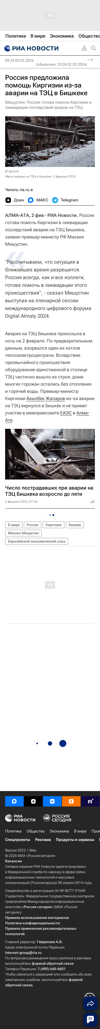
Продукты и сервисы (75, 839)
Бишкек (75, 525)
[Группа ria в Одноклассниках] (71, 801)
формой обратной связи (53, 963)
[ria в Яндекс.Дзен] (33, 801)
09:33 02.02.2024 (19, 60)
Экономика (59, 831)
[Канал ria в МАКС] (14, 801)
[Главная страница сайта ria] (31, 48)
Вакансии (13, 861)
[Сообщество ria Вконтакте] (52, 801)
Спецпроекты (17, 839)
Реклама (43, 839)
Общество (36, 831)
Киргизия (54, 525)
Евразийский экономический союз (36, 541)
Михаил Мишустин (23, 533)
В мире (13, 525)
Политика (13, 831)
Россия (32, 525)
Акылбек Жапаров (45, 398)
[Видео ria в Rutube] (90, 801)
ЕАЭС (66, 412)
